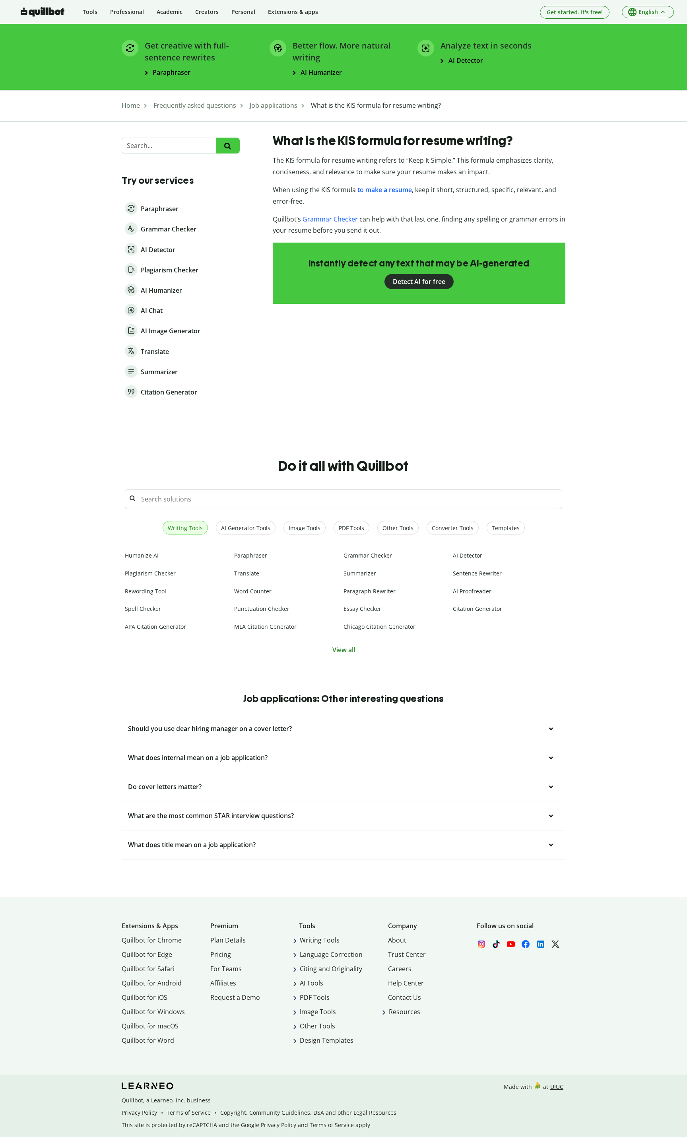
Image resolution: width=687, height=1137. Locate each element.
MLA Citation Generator (265, 626)
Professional (127, 12)
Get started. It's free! (575, 12)
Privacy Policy (139, 1112)
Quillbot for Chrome (152, 940)
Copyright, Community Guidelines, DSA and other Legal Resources (308, 1112)
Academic (169, 12)
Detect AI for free (419, 281)
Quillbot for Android (152, 983)
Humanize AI (142, 555)
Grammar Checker (330, 219)
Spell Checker (143, 608)
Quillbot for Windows (153, 1011)
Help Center (406, 983)
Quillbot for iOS (144, 997)
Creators (207, 12)
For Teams (226, 968)
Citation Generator (477, 608)
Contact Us (404, 997)
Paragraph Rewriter (370, 591)
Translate (246, 573)
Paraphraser (250, 555)
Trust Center (407, 954)
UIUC (556, 1086)
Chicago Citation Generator (379, 626)
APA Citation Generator (155, 626)
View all (343, 649)
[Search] (227, 146)
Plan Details (228, 940)
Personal (243, 12)
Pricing (220, 954)
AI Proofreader (472, 591)
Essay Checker (362, 608)
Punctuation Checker (261, 608)
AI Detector (467, 555)
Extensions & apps (293, 12)
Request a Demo (235, 997)
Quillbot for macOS (150, 1026)
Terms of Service (189, 1112)
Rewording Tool (145, 591)
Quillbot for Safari (148, 968)
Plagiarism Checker (150, 573)
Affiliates (223, 983)
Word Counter (253, 591)
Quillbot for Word (148, 1040)
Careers (399, 968)
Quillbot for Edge (147, 954)
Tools (90, 12)
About (397, 940)
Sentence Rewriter (477, 573)
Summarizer (360, 573)
